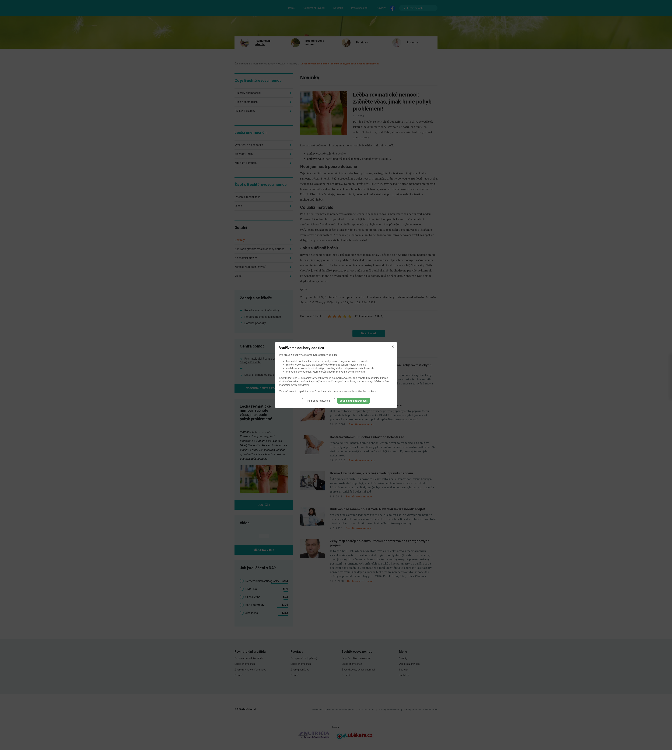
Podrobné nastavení (318, 400)
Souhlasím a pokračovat (354, 400)
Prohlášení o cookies (364, 391)
